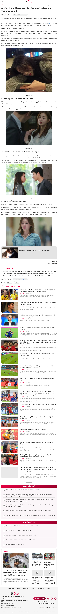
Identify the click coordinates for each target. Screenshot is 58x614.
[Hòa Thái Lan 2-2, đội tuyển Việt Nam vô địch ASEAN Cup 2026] (9, 383)
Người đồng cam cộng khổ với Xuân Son (33, 429)
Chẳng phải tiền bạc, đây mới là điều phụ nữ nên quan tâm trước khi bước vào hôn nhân (28, 276)
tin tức (14, 525)
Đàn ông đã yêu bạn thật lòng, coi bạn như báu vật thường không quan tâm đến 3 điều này (29, 271)
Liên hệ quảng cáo (39, 598)
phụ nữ (17, 282)
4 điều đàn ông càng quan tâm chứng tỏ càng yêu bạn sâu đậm (34, 250)
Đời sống (4, 5)
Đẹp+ (18, 588)
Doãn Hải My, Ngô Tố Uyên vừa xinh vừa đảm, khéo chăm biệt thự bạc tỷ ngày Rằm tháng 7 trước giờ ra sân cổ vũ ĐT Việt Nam (38, 469)
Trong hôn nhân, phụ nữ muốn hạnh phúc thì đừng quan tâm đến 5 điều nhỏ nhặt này (28, 273)
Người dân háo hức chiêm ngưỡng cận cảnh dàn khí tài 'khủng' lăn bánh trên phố (49, 580)
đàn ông (9, 282)
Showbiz (11, 588)
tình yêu (50, 23)
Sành (48, 588)
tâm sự (26, 539)
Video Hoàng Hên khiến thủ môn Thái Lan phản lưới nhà (38, 404)
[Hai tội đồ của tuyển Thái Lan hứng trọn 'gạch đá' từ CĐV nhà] (9, 332)
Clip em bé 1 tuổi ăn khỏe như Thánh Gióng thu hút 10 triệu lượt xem (49, 564)
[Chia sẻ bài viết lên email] (8, 15)
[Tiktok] (55, 598)
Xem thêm (29, 481)
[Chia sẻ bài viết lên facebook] (2, 15)
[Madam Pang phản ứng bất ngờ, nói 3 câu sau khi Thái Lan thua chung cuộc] (9, 319)
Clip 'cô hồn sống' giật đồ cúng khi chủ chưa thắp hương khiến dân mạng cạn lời (37, 580)
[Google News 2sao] (20, 15)
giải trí (24, 535)
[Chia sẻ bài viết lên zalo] (5, 15)
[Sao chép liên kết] (11, 15)
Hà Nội (34, 601)
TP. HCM (35, 606)
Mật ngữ (41, 588)
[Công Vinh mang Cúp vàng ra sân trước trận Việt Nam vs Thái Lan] (9, 421)
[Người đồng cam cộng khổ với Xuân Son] (9, 434)
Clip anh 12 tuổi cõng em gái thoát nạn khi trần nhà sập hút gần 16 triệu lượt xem (15, 572)
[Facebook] (48, 598)
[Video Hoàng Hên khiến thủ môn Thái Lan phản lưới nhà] (9, 409)
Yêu (20, 248)
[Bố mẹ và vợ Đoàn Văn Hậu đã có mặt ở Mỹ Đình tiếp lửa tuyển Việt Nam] (9, 447)
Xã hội (33, 588)
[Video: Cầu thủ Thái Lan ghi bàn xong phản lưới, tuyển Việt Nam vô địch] (9, 358)
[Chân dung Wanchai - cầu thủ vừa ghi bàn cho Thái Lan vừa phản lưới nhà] (9, 307)
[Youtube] (52, 598)
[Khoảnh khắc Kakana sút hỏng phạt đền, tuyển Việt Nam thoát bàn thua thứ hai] (9, 370)
